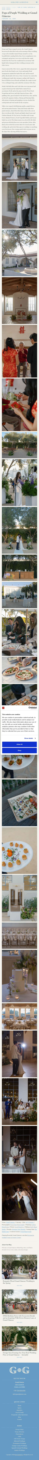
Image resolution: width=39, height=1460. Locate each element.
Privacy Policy (19, 1429)
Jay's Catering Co (19, 1454)
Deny (19, 750)
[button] (36, 2)
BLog (14, 7)
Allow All (19, 744)
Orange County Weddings (19, 1446)
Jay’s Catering (29, 1222)
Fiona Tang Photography (17, 1225)
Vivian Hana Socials (25, 1231)
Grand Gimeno (10, 1222)
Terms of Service (19, 1432)
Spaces (19, 1408)
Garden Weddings (19, 1450)
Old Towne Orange (19, 1439)
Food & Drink (19, 1412)
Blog (19, 1417)
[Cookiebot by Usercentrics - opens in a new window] (28, 708)
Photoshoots (19, 1434)
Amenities (19, 1410)
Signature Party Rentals (18, 1229)
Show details (28, 738)
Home (19, 1405)
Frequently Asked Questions (19, 1415)
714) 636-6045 (21, 1390)
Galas (19, 1436)
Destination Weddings (19, 1443)
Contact (19, 1419)
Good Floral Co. (19, 1227)
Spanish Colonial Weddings (19, 1448)
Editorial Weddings (19, 1441)
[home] (19, 2)
